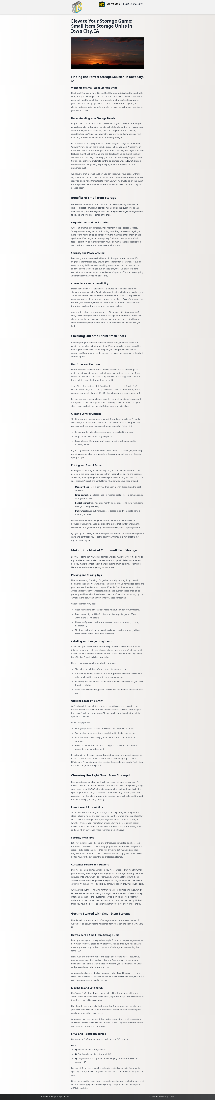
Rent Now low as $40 (132, 4)
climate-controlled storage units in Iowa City (115, 161)
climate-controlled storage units (90, 454)
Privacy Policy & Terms (166, 1097)
